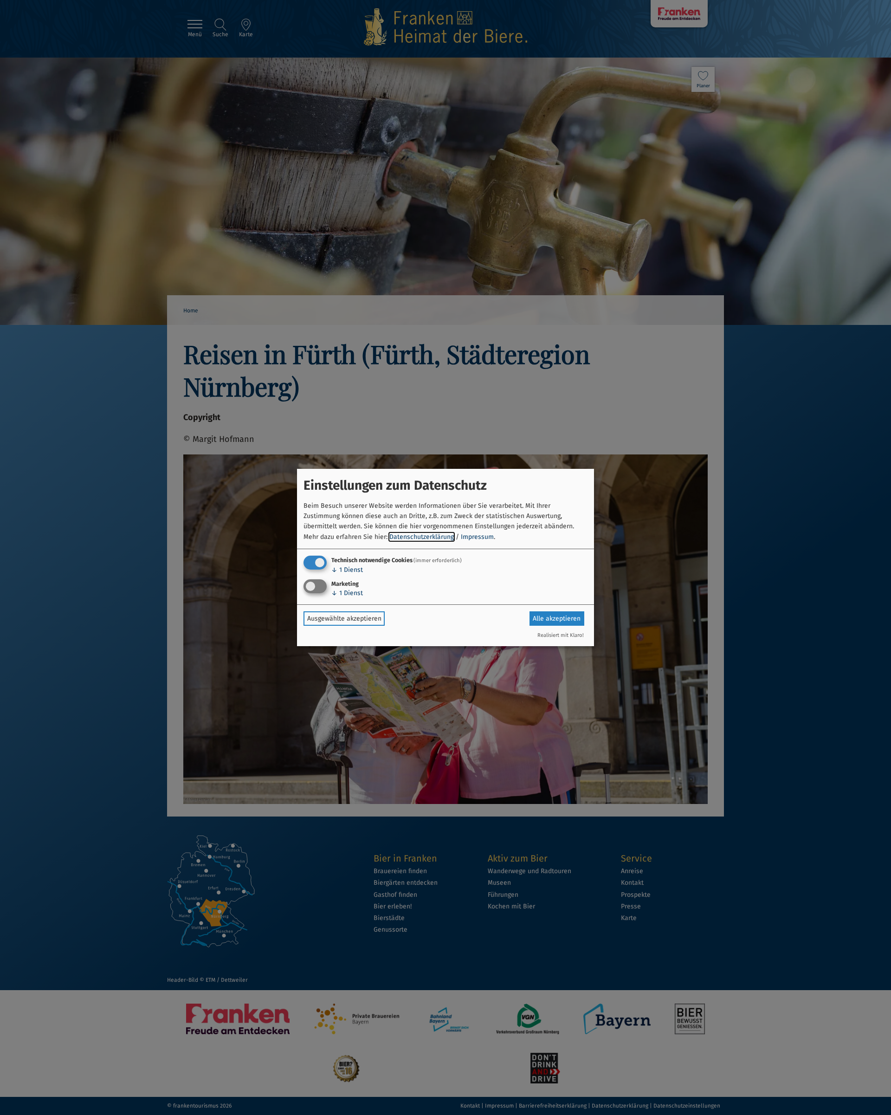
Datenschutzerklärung (421, 537)
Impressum (477, 537)
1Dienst (347, 570)
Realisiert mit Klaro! (560, 635)
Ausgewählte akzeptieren (344, 618)
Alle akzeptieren (557, 618)
